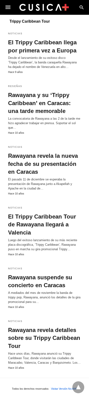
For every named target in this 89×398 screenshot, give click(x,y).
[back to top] (78, 387)
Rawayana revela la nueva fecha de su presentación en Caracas (43, 164)
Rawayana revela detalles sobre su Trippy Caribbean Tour (44, 338)
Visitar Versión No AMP (64, 388)
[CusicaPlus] (44, 7)
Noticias (15, 33)
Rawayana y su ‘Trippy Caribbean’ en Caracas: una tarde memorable (39, 103)
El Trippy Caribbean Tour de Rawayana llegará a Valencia (42, 224)
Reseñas (15, 86)
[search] (81, 7)
